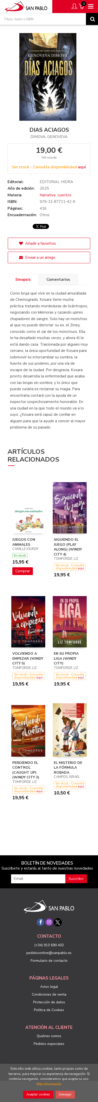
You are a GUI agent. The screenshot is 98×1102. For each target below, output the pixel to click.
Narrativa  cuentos (55, 195)
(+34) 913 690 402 (49, 945)
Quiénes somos (49, 1036)
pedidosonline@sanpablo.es (49, 952)
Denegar (65, 1094)
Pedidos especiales (49, 1043)
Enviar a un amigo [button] (39, 257)
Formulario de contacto (49, 960)
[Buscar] (92, 19)
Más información (49, 1084)
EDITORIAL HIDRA (56, 181)
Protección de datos (49, 1002)
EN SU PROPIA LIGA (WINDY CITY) (66, 658)
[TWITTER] (57, 922)
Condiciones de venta (49, 994)
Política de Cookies (49, 1010)
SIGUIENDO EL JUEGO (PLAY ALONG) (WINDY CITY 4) (68, 547)
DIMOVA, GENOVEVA (49, 136)
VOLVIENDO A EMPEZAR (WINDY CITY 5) (27, 658)
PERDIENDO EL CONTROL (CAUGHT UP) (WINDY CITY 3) (25, 770)
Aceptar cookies (38, 1094)
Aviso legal (49, 986)
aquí (82, 167)
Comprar (22, 571)
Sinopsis (23, 279)
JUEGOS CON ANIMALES (23, 542)
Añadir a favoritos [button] (40, 243)
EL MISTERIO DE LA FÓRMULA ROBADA (68, 767)
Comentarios (58, 279)
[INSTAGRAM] (49, 922)
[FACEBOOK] (40, 922)
